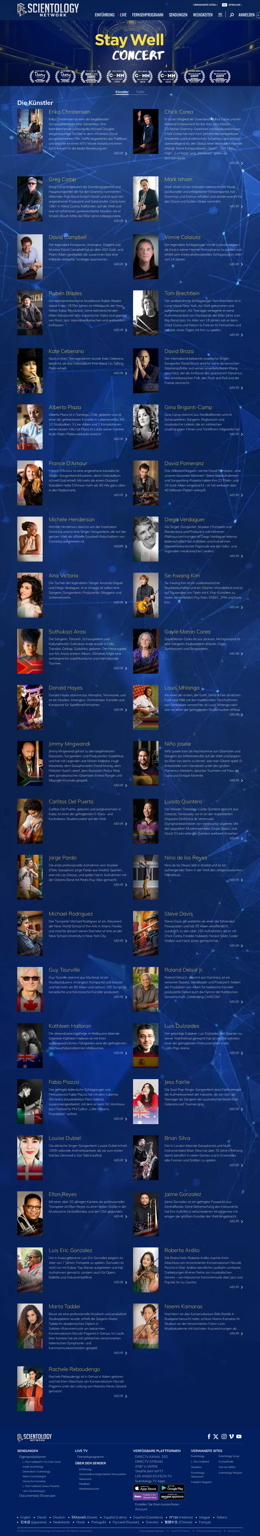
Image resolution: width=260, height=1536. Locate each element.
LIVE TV (81, 1451)
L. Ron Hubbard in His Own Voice (42, 1461)
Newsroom (85, 1479)
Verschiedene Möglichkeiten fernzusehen (102, 1474)
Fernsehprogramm (90, 1457)
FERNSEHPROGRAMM (147, 15)
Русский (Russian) (126, 1522)
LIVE (123, 15)
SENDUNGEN (178, 15)
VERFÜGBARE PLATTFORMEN (157, 1451)
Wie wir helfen (227, 1467)
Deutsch (59, 1517)
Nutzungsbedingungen (151, 1530)
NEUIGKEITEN (203, 15)
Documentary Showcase (37, 1495)
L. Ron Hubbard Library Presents (41, 1486)
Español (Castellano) (148, 1517)
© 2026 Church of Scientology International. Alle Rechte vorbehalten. (55, 1530)
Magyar (204, 1517)
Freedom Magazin (201, 1482)
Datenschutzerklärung (208, 1530)
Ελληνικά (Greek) (84, 1517)
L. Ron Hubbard (200, 1461)
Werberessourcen (89, 1488)
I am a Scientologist (34, 1490)
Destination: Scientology (36, 1471)
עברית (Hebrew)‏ (181, 1517)
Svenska (152, 1522)
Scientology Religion (230, 1472)
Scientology (198, 1456)
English (26, 1517)
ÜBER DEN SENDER (90, 1463)
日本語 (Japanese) (34, 1522)
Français (205, 1522)
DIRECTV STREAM (149, 1461)
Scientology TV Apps (150, 1481)
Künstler (122, 92)
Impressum (233, 1530)
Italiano (222, 1517)
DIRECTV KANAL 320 (151, 1457)
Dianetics (196, 1467)
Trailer (140, 92)
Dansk (42, 1517)
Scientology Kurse (229, 1456)
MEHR (119, 153)
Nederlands (61, 1522)
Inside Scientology (33, 1466)
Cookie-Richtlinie (180, 1530)
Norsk (80, 1522)
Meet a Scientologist (34, 1476)
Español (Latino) (115, 1517)
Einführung (85, 1469)
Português (98, 1522)
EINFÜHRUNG (105, 15)
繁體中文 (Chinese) (178, 1522)
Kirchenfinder (226, 1461)
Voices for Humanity (34, 1481)
